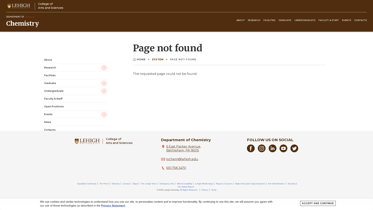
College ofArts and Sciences (50, 5)
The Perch (104, 184)
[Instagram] (262, 151)
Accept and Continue (318, 203)
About (240, 20)
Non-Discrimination (276, 184)
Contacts (360, 20)
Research (254, 20)
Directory (116, 184)
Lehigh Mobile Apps (204, 184)
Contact (126, 184)
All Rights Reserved (188, 190)
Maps (135, 184)
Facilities (269, 20)
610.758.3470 (176, 168)
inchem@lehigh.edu (182, 159)
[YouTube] (283, 151)
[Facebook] (251, 151)
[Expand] (104, 67)
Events (346, 20)
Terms (213, 190)
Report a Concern (224, 184)
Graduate (285, 20)
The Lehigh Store (149, 184)
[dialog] (186, 204)
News (47, 122)
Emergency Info (167, 184)
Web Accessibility (184, 184)
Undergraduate (305, 20)
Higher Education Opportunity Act (250, 184)
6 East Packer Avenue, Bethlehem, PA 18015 (183, 148)
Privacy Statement (113, 205)
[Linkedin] (272, 151)
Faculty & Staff (329, 20)
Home (141, 59)
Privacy (205, 190)
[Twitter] (294, 151)
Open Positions (54, 106)
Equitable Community (86, 184)
